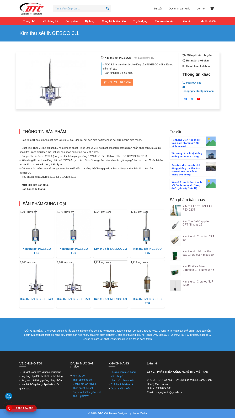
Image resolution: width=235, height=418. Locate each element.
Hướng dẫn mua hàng (123, 371)
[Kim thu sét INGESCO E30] (73, 227)
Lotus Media (140, 413)
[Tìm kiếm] (107, 9)
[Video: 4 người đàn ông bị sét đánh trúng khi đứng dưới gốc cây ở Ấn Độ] (211, 183)
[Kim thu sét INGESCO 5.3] (73, 277)
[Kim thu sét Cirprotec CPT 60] (175, 240)
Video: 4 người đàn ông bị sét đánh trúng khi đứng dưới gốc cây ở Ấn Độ (187, 185)
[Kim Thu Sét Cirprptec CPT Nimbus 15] (175, 225)
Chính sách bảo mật (122, 384)
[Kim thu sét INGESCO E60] (147, 277)
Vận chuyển (117, 376)
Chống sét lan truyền (84, 383)
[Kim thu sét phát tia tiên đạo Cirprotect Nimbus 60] (175, 255)
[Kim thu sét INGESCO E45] (147, 227)
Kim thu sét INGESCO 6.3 (110, 299)
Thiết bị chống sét (82, 379)
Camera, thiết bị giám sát (87, 392)
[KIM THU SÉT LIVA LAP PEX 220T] (175, 210)
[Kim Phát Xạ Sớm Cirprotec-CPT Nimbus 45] (175, 270)
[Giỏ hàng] (212, 8)
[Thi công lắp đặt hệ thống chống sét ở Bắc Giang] (211, 154)
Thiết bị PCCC (81, 396)
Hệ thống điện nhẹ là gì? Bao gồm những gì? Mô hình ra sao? (186, 142)
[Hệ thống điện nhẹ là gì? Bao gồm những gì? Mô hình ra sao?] (211, 141)
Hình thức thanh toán (122, 380)
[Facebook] (186, 99)
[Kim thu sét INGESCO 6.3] (110, 277)
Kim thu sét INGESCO (118, 57)
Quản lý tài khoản (120, 388)
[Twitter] (192, 99)
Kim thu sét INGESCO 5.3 (73, 299)
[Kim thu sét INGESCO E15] (36, 227)
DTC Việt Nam (106, 413)
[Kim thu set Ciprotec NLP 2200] (175, 285)
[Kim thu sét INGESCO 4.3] (36, 277)
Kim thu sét (79, 375)
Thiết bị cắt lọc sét (83, 387)
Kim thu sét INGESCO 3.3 (110, 248)
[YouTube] (198, 99)
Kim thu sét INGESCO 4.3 (36, 299)
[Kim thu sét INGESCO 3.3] (110, 227)
